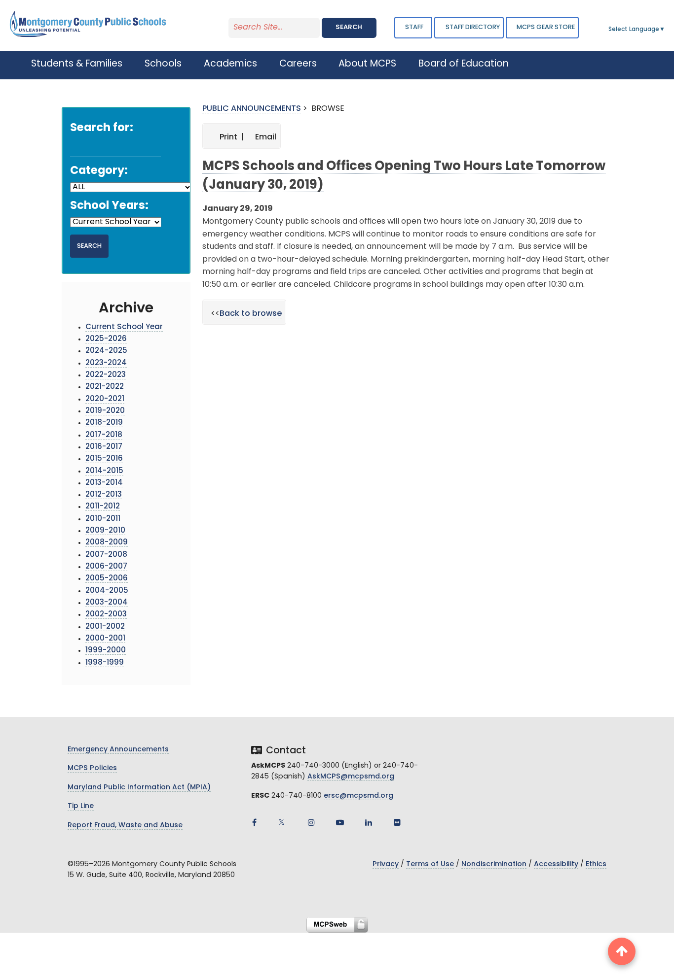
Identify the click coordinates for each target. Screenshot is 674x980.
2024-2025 (106, 351)
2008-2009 (106, 542)
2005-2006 (106, 578)
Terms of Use (430, 864)
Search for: (101, 128)
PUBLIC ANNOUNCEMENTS (251, 109)
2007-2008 (106, 555)
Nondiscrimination (493, 864)
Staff (414, 27)
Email (264, 137)
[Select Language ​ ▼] (665, 30)
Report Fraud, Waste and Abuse (125, 825)
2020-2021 (104, 399)
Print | (231, 137)
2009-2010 (105, 531)
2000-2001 (105, 638)
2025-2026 (106, 339)
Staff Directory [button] (473, 27)
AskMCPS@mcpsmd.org (350, 776)
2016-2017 (103, 447)
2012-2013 (103, 495)
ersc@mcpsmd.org (358, 796)
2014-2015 (104, 471)
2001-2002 (105, 627)
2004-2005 (106, 591)
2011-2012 (102, 506)
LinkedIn (368, 822)
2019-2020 (105, 411)
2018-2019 (104, 423)
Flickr (397, 822)
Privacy (386, 864)
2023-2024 (106, 363)
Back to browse (251, 314)
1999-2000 (105, 650)
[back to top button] (622, 951)
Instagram (311, 822)
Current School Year (124, 327)
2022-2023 (105, 375)
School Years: (109, 206)
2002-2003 (106, 614)
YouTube (340, 822)
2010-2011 (102, 519)
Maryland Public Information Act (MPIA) (139, 787)
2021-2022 (104, 387)
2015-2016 (104, 459)
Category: (99, 171)
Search (349, 27)
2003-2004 (106, 603)
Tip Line (81, 806)
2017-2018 (103, 435)
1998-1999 (104, 663)
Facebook (254, 822)
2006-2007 (106, 567)
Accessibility (556, 864)
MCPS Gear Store (546, 27)
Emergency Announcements (118, 749)
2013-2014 (104, 483)
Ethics (596, 864)
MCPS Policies (92, 768)
